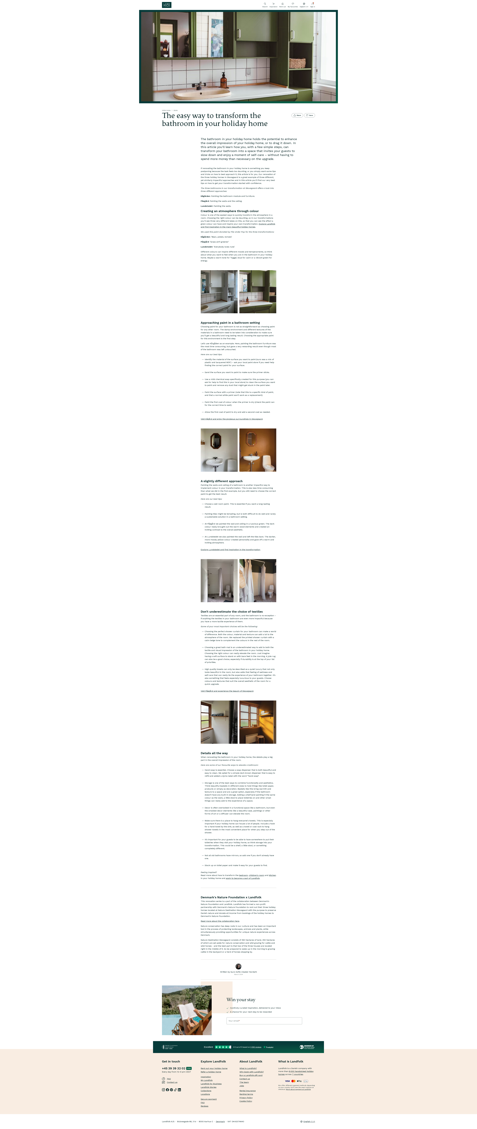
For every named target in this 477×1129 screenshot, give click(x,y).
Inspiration (273, 7)
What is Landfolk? (248, 1068)
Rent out (282, 7)
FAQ (169, 1079)
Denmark (220, 1121)
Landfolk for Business (211, 1084)
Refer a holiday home (211, 1072)
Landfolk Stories (208, 1087)
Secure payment (209, 1099)
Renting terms (246, 1094)
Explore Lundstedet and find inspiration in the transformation (230, 549)
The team (244, 1082)
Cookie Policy (245, 1101)
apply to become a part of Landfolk (243, 878)
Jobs (241, 1086)
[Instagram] (163, 1089)
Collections (206, 1091)
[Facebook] (167, 1089)
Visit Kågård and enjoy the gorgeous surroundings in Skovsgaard (232, 419)
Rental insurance (247, 1091)
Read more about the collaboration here (220, 921)
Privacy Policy (246, 1097)
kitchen (272, 875)
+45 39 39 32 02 (173, 1068)
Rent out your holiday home (214, 1068)
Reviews (204, 1106)
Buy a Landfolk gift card (250, 1075)
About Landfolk (250, 1061)
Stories (176, 110)
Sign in (312, 7)
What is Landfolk (290, 1061)
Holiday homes (166, 110)
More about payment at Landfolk (298, 1089)
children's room (256, 875)
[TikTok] (175, 1089)
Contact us (172, 1082)
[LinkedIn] (179, 1089)
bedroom (243, 875)
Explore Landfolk (213, 1061)
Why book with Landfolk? (251, 1072)
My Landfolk (207, 1080)
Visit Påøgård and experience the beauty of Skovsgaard (227, 691)
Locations (205, 1094)
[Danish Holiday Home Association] (307, 1047)
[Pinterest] (171, 1089)
